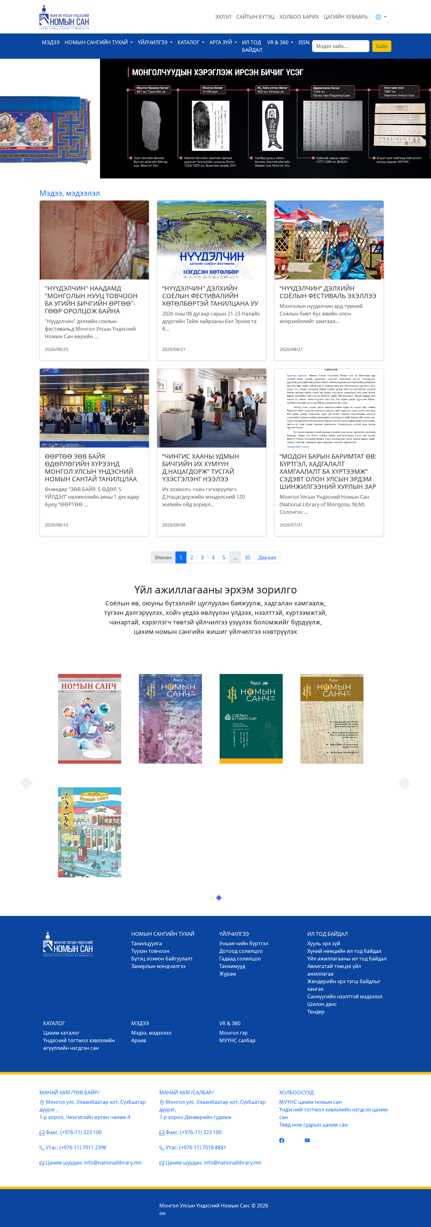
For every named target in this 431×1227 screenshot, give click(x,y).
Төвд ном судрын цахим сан (313, 1124)
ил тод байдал (252, 46)
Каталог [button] (189, 42)
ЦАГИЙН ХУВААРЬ (346, 16)
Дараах (267, 557)
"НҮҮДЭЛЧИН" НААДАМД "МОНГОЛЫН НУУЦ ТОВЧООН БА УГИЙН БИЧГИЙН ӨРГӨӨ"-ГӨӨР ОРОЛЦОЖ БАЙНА (91, 299)
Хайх (381, 46)
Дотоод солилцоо (241, 950)
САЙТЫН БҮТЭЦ (255, 16)
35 (248, 557)
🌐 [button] (379, 16)
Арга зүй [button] (221, 42)
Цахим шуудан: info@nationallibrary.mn (94, 1162)
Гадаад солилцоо (240, 958)
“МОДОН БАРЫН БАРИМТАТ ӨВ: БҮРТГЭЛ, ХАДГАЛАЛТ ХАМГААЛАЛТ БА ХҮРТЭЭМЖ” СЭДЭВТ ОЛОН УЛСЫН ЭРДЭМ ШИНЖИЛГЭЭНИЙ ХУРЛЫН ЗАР (328, 471)
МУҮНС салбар (237, 1040)
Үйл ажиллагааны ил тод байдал (347, 958)
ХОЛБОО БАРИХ (299, 16)
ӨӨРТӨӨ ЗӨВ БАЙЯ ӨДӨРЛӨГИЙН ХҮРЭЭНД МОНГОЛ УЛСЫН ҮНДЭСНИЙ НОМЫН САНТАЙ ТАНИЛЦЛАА (91, 467)
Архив (138, 1040)
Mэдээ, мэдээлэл (151, 1032)
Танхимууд (232, 966)
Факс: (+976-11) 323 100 (74, 1132)
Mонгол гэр (233, 1032)
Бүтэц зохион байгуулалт (162, 958)
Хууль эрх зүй (323, 943)
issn (304, 42)
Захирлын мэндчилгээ (158, 966)
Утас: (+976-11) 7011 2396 (76, 1147)
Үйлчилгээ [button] (153, 42)
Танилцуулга (146, 943)
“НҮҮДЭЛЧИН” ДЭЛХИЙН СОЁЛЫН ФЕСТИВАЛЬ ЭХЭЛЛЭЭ (328, 292)
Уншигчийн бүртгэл (243, 943)
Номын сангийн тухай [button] (97, 42)
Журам (227, 973)
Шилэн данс (322, 1004)
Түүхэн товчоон (150, 950)
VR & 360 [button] (278, 42)
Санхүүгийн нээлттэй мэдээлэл (344, 996)
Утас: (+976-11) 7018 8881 (196, 1147)
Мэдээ (51, 42)
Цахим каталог (61, 1032)
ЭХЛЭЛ (223, 16)
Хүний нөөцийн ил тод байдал (344, 950)
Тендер (316, 1011)
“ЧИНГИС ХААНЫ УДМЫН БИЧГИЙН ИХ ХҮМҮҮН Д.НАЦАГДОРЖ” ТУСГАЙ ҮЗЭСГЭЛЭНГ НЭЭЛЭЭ (200, 467)
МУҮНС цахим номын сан (310, 1101)
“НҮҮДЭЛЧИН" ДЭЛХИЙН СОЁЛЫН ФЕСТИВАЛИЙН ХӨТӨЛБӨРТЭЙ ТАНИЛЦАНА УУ (210, 296)
